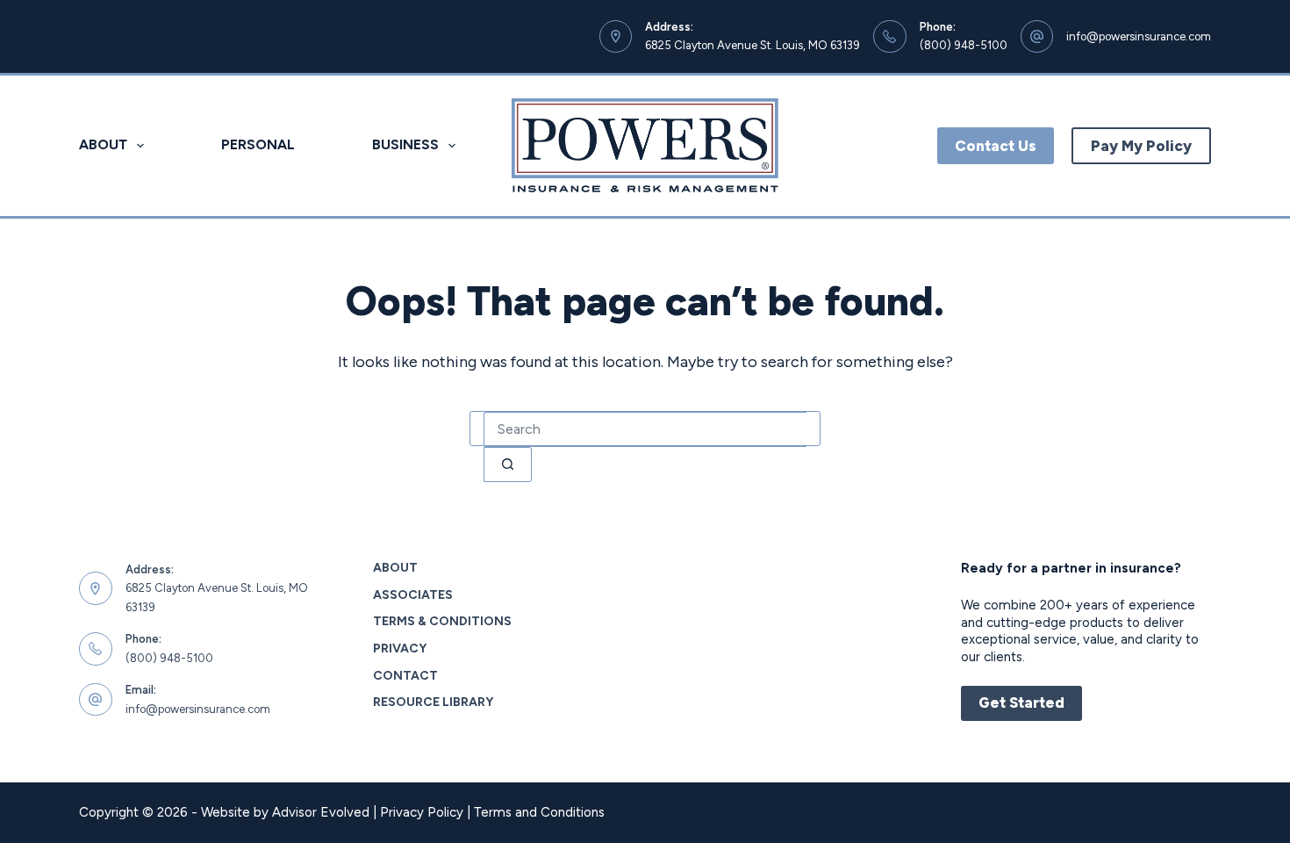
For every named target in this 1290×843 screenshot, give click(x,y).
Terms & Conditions (442, 621)
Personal (258, 144)
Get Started (1021, 702)
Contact (405, 675)
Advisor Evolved (320, 812)
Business (405, 144)
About (103, 144)
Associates (413, 594)
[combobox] (645, 429)
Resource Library (433, 702)
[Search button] (508, 464)
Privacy (399, 648)
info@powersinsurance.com (1138, 36)
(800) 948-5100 (963, 45)
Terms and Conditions (539, 812)
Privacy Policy (421, 812)
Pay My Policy (1141, 146)
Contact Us (995, 146)
